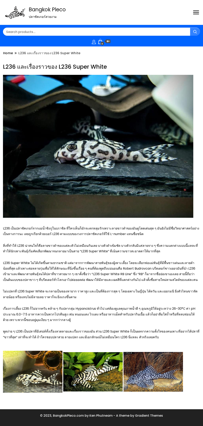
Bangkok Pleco (47, 9)
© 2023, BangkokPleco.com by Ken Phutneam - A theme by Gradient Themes (101, 415)
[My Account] (94, 41)
